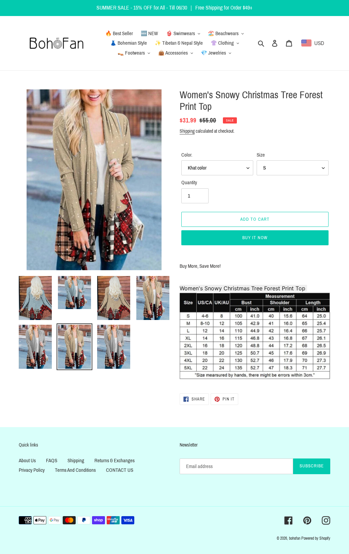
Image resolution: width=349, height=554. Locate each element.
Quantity (189, 182)
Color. (186, 155)
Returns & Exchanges (114, 460)
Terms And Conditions (75, 470)
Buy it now (255, 237)
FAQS (51, 460)
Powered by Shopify (315, 538)
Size (261, 155)
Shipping (187, 131)
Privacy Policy (32, 470)
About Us (27, 460)
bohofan (294, 538)
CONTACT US (119, 470)
